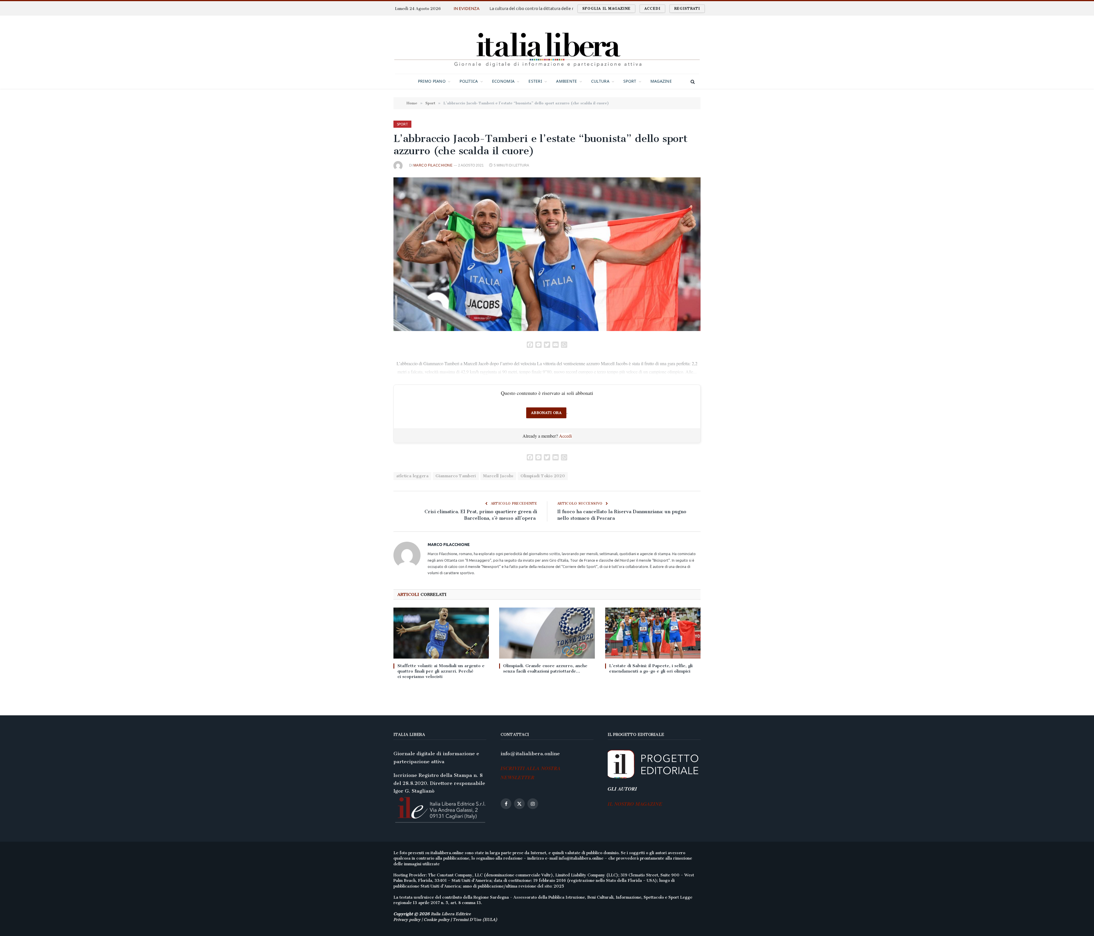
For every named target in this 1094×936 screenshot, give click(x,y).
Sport (629, 81)
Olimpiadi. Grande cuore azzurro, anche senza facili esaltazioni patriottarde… (545, 668)
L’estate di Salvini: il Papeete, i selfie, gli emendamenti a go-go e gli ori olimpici (651, 668)
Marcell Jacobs (498, 476)
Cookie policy (437, 919)
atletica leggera (412, 476)
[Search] (692, 81)
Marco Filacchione (432, 165)
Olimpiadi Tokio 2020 (543, 476)
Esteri (535, 81)
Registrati (687, 9)
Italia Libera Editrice (451, 913)
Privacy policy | (408, 919)
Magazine (661, 81)
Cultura (600, 81)
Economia (503, 81)
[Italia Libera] (546, 44)
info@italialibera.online (530, 753)
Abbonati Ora (546, 413)
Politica (469, 81)
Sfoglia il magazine (606, 9)
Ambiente (566, 81)
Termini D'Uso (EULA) (475, 919)
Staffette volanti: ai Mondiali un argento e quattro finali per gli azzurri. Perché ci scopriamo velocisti (441, 671)
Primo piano (432, 81)
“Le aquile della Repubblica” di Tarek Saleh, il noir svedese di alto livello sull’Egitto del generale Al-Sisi (549, 8)
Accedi (652, 9)
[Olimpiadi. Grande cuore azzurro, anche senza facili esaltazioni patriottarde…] (547, 633)
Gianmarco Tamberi (456, 476)
